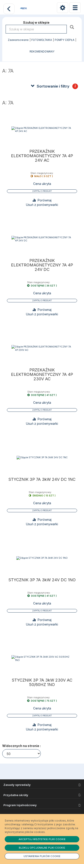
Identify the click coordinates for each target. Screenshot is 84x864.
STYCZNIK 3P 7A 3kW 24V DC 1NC (42, 479)
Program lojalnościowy (20, 805)
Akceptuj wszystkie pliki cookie (42, 839)
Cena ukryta (42, 184)
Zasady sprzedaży (17, 785)
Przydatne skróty (15, 795)
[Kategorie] (75, 7)
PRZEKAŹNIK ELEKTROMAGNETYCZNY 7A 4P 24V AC (42, 156)
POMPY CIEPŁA (64, 40)
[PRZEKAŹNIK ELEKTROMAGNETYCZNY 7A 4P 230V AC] (42, 348)
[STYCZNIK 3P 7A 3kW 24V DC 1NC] (42, 457)
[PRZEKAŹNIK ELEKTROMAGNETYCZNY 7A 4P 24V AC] (42, 129)
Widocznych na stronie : (21, 746)
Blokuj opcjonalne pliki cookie (42, 847)
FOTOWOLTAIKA (41, 40)
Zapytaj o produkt (42, 191)
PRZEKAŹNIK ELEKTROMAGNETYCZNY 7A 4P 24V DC (42, 265)
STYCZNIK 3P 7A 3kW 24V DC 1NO (42, 580)
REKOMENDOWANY (42, 51)
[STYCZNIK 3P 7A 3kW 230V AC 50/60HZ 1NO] (42, 658)
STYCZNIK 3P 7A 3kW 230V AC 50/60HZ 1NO (42, 682)
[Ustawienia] (62, 7)
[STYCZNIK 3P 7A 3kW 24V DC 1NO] (42, 558)
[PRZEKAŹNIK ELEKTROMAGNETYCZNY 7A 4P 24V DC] (42, 238)
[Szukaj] (72, 27)
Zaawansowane (18, 40)
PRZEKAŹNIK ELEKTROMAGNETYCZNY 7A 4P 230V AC (42, 374)
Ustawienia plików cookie (42, 856)
